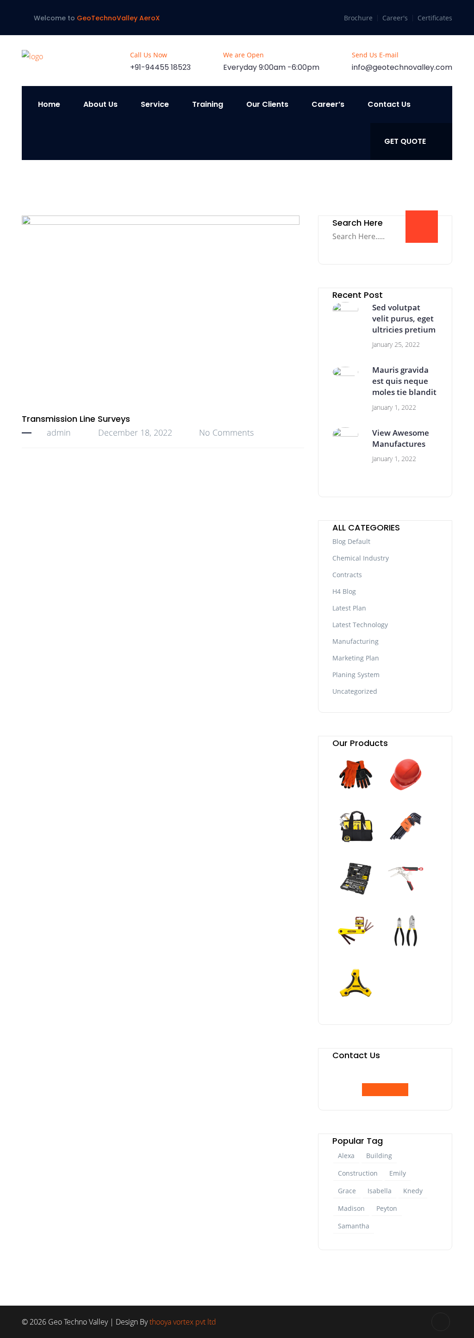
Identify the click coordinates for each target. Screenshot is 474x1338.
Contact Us (389, 104)
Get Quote (405, 141)
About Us (100, 104)
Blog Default (351, 541)
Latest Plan (349, 608)
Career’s (328, 104)
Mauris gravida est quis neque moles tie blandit (404, 380)
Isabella (380, 1190)
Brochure (358, 17)
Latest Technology (360, 624)
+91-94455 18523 (160, 67)
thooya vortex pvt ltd (183, 1322)
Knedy (413, 1190)
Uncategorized (354, 691)
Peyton (386, 1208)
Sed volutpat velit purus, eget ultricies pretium (404, 318)
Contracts (347, 574)
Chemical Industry (360, 558)
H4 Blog (344, 591)
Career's (395, 17)
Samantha (353, 1225)
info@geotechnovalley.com (402, 67)
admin (59, 432)
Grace (347, 1190)
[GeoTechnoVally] (32, 56)
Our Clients (267, 104)
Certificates (435, 17)
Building (379, 1155)
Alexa (346, 1155)
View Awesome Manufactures (400, 438)
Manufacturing (355, 641)
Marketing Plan (355, 658)
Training (207, 104)
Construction (358, 1173)
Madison (351, 1208)
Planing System (356, 674)
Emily (397, 1173)
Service (155, 104)
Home (49, 104)
